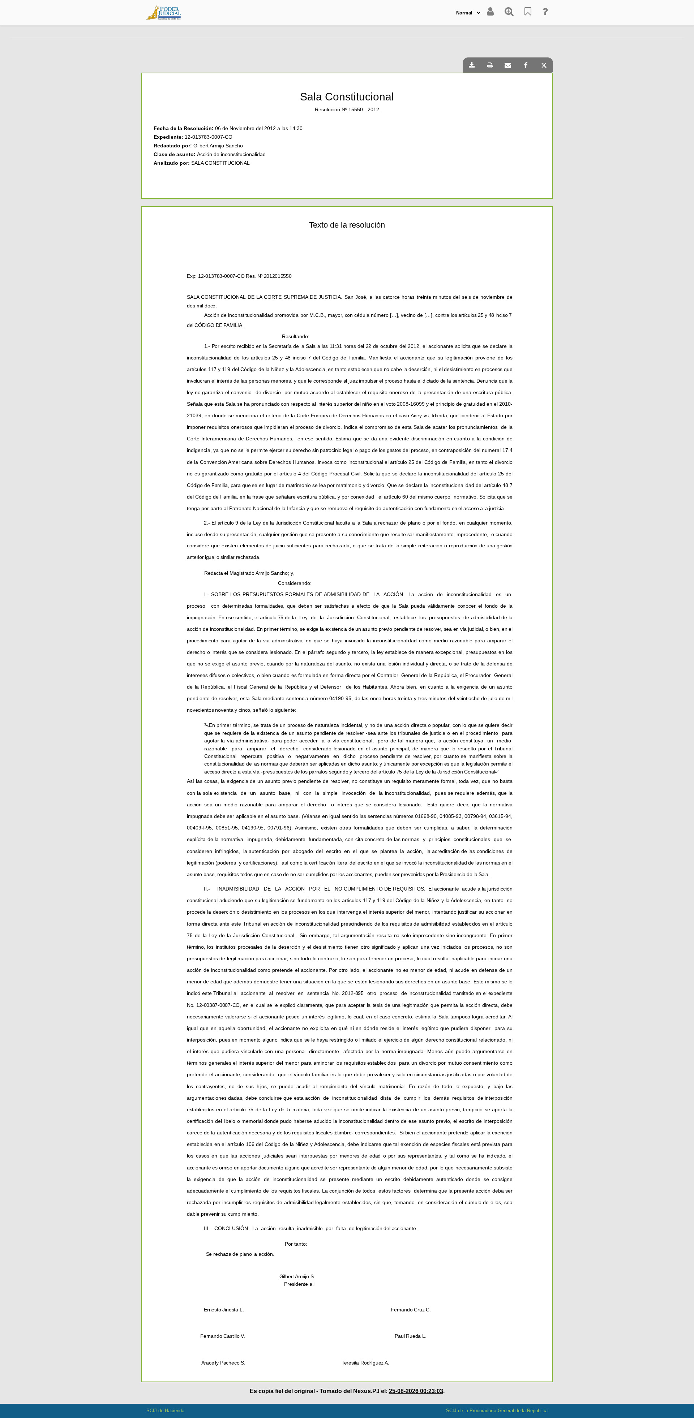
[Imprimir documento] (490, 65)
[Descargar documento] (472, 65)
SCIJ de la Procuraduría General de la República (497, 1410)
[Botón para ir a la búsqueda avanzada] (509, 12)
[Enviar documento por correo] (508, 65)
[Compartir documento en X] (544, 65)
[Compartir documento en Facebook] (526, 65)
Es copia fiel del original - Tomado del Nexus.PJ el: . (347, 1391)
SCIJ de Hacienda (165, 1410)
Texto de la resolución (347, 225)
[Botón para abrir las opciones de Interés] (528, 12)
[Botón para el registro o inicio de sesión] (490, 12)
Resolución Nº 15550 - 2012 (347, 109)
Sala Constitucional (347, 97)
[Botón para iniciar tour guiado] (545, 12)
